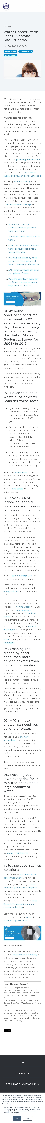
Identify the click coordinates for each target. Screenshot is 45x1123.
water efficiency (22, 181)
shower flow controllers (13, 995)
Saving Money (10, 55)
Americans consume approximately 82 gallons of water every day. (22, 227)
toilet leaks (9, 642)
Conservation (26, 51)
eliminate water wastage (18, 204)
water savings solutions (15, 920)
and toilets (17, 488)
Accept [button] (17, 1118)
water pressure (23, 610)
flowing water (23, 606)
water (6, 639)
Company (21, 1073)
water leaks (21, 472)
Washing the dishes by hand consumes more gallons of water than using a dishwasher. (24, 260)
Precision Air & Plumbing (25, 954)
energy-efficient (11, 591)
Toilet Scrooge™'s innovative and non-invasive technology (20, 903)
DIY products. (9, 1005)
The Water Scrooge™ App (25, 1010)
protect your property (25, 887)
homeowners (26, 993)
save (28, 917)
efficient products (13, 351)
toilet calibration (31, 1003)
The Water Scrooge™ (12, 988)
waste (35, 197)
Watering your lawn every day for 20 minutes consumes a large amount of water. (23, 282)
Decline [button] (27, 1118)
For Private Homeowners (21, 1084)
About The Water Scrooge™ (16, 984)
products (27, 990)
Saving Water (10, 51)
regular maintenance (17, 853)
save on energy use (22, 575)
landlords (13, 993)
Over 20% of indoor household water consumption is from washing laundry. (23, 248)
